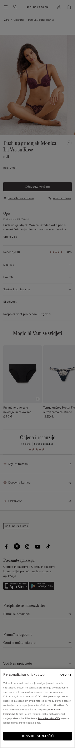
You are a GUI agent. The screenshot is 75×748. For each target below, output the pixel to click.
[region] (37, 708)
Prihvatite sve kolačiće (37, 736)
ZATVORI (65, 675)
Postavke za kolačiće (49, 718)
